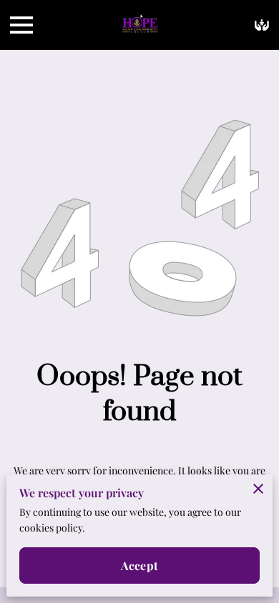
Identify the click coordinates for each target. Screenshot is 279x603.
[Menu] (21, 25)
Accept (139, 565)
